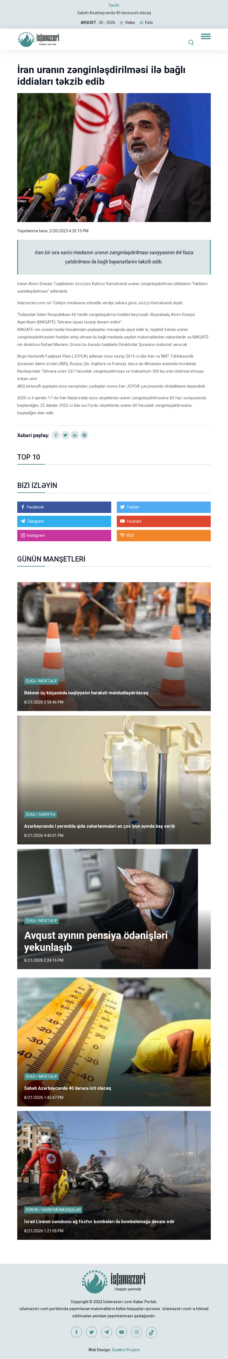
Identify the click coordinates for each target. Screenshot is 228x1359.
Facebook (35, 507)
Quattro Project (126, 1350)
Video (130, 22)
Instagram (36, 535)
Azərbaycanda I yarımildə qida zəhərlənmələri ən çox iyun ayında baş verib (99, 826)
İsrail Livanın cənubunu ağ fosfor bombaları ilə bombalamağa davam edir (99, 1221)
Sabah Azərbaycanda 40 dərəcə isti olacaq (114, 13)
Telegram (35, 521)
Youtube (134, 521)
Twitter (133, 507)
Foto (149, 22)
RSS (130, 535)
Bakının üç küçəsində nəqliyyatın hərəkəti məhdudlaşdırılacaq (86, 692)
